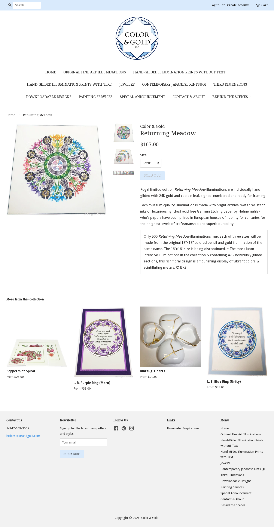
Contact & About (189, 97)
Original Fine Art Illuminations (94, 72)
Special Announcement (142, 97)
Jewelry (127, 84)
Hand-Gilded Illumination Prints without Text (179, 72)
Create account (238, 5)
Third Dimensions (230, 84)
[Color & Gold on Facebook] (115, 429)
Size (143, 155)
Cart (264, 5)
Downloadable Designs (48, 97)
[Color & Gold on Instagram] (131, 429)
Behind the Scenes (230, 97)
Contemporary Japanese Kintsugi (174, 84)
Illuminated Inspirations (183, 428)
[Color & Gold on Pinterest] (123, 429)
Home (50, 72)
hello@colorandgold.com (23, 436)
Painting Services (96, 97)
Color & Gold (149, 518)
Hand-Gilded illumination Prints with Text (69, 84)
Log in (215, 5)
